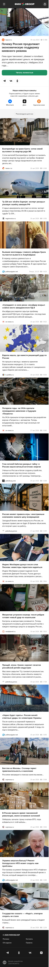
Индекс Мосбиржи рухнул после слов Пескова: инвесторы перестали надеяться (22, 565)
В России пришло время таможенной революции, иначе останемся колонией (21, 814)
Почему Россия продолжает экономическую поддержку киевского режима (21, 47)
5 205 (45, 218)
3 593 (45, 375)
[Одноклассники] (19, 953)
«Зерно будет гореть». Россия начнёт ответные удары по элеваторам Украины (21, 716)
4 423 (45, 271)
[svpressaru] (3, 779)
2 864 (45, 581)
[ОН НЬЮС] (3, 322)
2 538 (45, 779)
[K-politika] (3, 375)
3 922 (45, 322)
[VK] (30, 953)
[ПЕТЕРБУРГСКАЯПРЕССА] (3, 531)
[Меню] (4, 4)
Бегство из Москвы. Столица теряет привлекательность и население (19, 769)
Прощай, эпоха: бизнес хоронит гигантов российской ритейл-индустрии (21, 666)
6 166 (45, 168)
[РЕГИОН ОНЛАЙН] (3, 168)
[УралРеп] (3, 40)
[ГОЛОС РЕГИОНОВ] (3, 218)
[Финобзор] (24, 4)
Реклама (6, 939)
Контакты (29, 939)
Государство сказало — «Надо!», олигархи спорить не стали (22, 914)
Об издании (7, 943)
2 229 (45, 927)
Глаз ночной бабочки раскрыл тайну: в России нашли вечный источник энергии (21, 465)
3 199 (45, 531)
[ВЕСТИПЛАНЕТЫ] (3, 631)
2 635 (45, 735)
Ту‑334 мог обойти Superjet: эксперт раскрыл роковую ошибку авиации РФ (23, 203)
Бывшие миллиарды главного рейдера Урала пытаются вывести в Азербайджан (24, 253)
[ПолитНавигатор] (3, 271)
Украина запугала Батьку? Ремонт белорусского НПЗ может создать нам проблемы (20, 863)
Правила (29, 943)
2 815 (45, 631)
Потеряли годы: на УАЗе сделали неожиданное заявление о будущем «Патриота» (19, 411)
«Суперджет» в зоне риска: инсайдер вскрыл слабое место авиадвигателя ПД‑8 (23, 306)
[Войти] (45, 4)
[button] (4, 81)
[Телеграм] (8, 953)
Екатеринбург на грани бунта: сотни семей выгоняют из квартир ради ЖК (22, 150)
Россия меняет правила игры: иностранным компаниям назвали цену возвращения (23, 515)
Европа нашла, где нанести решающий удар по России (24, 356)
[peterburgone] (3, 481)
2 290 (45, 880)
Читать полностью (24, 73)
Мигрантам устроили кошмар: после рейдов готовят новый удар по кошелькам (23, 616)
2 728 (45, 682)
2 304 (45, 827)
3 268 (45, 481)
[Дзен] (41, 953)
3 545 (45, 430)
